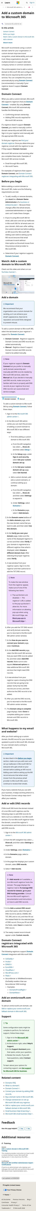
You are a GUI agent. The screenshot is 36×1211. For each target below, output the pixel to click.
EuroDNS (8, 967)
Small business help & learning (17, 1111)
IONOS (8, 964)
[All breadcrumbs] (3, 7)
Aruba (7, 961)
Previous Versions (19, 1199)
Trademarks (6, 1208)
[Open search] (27, 3)
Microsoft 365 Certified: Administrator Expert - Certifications (18, 1164)
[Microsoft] (18, 2)
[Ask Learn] (29, 7)
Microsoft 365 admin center (15, 7)
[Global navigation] (2, 3)
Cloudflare (9, 970)
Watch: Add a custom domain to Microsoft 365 (18, 37)
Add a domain (8, 39)
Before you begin (9, 34)
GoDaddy (8, 959)
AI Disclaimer (6, 1199)
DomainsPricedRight (17, 990)
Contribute (5, 1202)
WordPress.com (11, 973)
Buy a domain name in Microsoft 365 (19, 1097)
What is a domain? (12, 1085)
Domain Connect (8, 31)
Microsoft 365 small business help (18, 1114)
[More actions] (32, 7)
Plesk (7, 976)
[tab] (9, 399)
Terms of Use (26, 1205)
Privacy (13, 1202)
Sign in (32, 3)
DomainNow (14, 993)
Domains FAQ (10, 1083)
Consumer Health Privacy (10, 1205)
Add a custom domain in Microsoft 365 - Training (15, 1150)
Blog (28, 1199)
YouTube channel (8, 272)
